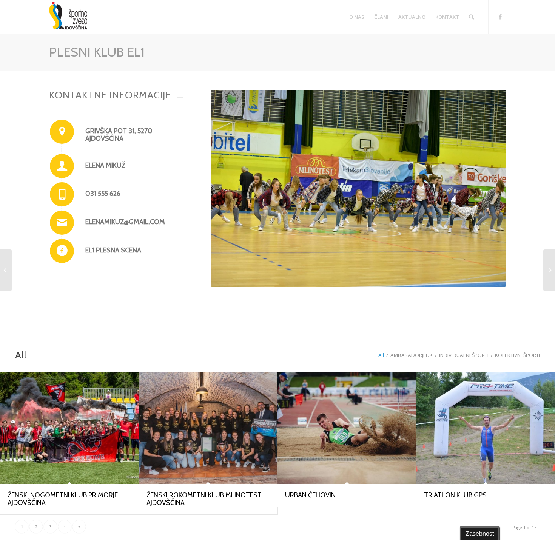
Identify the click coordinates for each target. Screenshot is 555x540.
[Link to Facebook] (500, 16)
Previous (227, 188)
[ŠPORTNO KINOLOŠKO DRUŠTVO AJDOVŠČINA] (6, 270)
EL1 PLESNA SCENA (113, 250)
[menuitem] (356, 17)
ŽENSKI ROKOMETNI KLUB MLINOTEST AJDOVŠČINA (204, 499)
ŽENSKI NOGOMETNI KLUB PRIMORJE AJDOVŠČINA (63, 499)
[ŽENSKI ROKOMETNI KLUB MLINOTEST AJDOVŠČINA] (208, 428)
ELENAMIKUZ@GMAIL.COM (125, 222)
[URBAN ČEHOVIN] (347, 428)
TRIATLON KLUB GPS (455, 495)
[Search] (471, 17)
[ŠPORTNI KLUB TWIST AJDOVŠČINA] (549, 270)
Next (489, 188)
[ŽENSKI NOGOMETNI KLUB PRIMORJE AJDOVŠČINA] (69, 428)
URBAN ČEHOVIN (310, 495)
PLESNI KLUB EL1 (97, 52)
